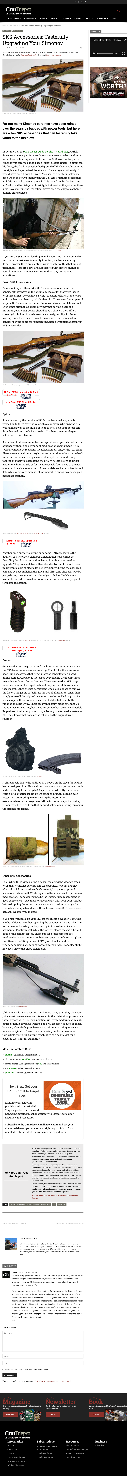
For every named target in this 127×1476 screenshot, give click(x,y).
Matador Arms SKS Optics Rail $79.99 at (21, 541)
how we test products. (53, 55)
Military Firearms (17, 31)
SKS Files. (58, 250)
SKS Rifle (9, 1055)
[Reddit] (78, 1)
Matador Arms (38, 533)
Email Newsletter (44, 1453)
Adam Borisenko (8, 48)
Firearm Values (72, 1445)
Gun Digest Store (73, 1457)
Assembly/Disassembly (76, 1453)
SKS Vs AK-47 (11, 1073)
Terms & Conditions (16, 1457)
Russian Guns (45, 1204)
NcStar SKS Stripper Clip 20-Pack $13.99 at (21, 393)
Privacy (10, 1453)
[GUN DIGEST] (63, 1435)
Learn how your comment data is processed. (53, 1381)
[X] (81, 1)
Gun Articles (13, 26)
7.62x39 (12, 1204)
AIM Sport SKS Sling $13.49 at (21, 403)
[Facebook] (75, 1)
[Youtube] (85, 1)
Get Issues (10, 1414)
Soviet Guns (61, 1204)
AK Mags (13, 1068)
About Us (11, 1445)
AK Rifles (26, 1059)
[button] (78, 11)
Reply (14, 1320)
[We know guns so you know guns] (18, 11)
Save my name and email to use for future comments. (27, 1369)
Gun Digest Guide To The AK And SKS (46, 151)
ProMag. (39, 776)
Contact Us (12, 1449)
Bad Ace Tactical (22, 533)
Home (4, 26)
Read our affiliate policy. (29, 55)
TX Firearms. (23, 1006)
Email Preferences (45, 1457)
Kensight (27, 640)
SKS (40, 1064)
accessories (21, 1204)
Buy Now (96, 1414)
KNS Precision (61, 640)
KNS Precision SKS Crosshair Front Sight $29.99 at (21, 648)
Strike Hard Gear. (50, 866)
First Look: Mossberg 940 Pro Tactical (14, 1223)
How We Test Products (17, 1461)
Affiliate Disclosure (15, 1465)
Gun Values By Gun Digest (77, 1449)
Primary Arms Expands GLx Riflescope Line (69, 1223)
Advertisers (100, 1445)
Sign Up (53, 1414)
